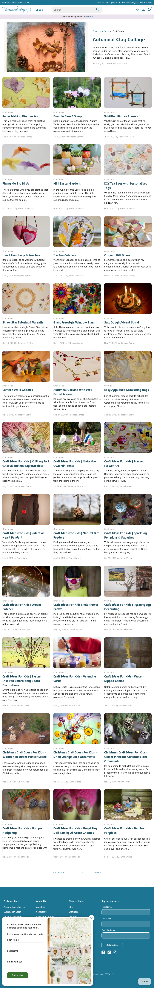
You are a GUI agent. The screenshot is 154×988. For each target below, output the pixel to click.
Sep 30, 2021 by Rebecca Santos (110, 63)
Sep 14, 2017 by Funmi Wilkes (118, 857)
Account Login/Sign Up (14, 906)
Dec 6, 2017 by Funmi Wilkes (15, 781)
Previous (59, 872)
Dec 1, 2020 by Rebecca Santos (68, 343)
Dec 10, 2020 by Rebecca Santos (17, 343)
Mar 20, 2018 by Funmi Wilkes (16, 705)
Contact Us (41, 911)
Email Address (108, 930)
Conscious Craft (101, 31)
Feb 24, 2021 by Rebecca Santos (119, 208)
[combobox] (77, 10)
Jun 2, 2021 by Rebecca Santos (119, 136)
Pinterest (73, 916)
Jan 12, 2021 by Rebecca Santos (68, 275)
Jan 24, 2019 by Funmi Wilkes (67, 558)
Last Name (106, 918)
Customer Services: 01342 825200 (15, 2)
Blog (71, 906)
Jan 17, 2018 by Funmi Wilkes (117, 705)
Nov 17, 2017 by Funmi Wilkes (118, 781)
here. (90, 16)
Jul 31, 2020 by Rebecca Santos (68, 486)
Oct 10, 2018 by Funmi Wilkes (118, 558)
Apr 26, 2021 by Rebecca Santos (17, 208)
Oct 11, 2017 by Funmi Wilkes (66, 857)
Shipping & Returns (45, 916)
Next (97, 872)
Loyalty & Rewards (13, 916)
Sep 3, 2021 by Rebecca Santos (17, 136)
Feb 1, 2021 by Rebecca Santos (16, 275)
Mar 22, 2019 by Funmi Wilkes (118, 486)
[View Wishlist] (137, 10)
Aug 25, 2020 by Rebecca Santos (120, 415)
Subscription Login (12, 911)
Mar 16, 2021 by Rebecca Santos (68, 208)
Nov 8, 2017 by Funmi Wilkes (15, 857)
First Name (107, 907)
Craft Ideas (118, 31)
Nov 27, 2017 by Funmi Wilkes (67, 781)
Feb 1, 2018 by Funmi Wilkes (66, 705)
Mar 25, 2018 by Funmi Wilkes (118, 629)
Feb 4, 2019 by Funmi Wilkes (15, 558)
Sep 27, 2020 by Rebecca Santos (68, 415)
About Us (40, 906)
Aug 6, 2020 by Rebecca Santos (17, 486)
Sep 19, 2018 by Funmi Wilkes (16, 629)
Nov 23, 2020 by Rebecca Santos (120, 343)
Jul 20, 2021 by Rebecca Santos (68, 136)
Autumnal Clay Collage (119, 39)
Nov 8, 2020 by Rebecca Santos (17, 415)
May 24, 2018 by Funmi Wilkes (67, 629)
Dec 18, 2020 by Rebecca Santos (119, 275)
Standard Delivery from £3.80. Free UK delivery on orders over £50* (124, 2)
